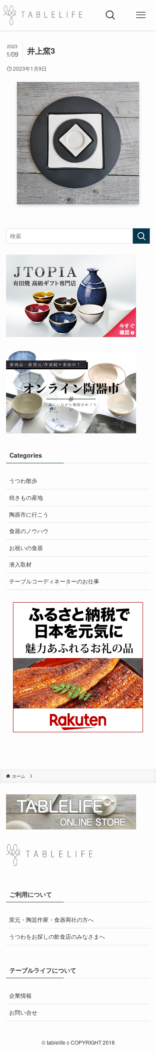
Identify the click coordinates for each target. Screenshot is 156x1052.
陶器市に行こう (29, 514)
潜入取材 (20, 564)
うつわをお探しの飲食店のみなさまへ (57, 936)
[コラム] (42, 15)
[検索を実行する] (141, 236)
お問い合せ (23, 1012)
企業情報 (20, 995)
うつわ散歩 (23, 480)
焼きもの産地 (26, 497)
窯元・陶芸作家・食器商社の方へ (51, 919)
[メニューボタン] (141, 15)
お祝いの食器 (26, 548)
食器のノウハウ (29, 531)
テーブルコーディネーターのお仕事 (54, 581)
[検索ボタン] (110, 15)
